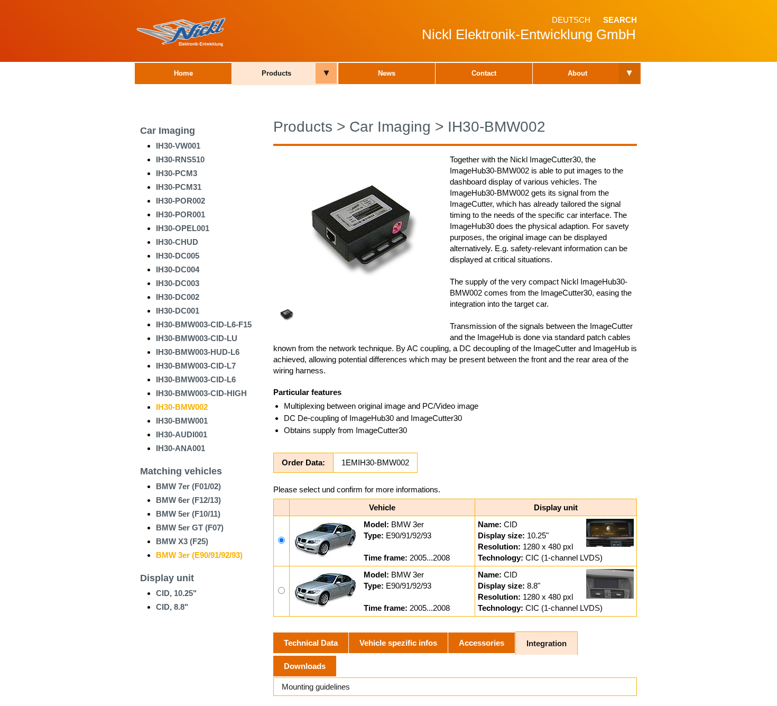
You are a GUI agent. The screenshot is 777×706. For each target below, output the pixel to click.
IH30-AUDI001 (181, 434)
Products (276, 73)
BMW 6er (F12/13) (188, 500)
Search (620, 19)
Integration (546, 643)
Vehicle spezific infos (398, 642)
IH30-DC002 (177, 296)
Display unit (167, 578)
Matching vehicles (181, 471)
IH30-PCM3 (176, 173)
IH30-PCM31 (178, 186)
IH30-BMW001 (182, 420)
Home (183, 73)
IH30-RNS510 (180, 159)
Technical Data (311, 642)
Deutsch (571, 19)
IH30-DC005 (177, 255)
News (386, 73)
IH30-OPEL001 (182, 228)
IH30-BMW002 (182, 406)
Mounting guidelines (316, 686)
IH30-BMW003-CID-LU (196, 338)
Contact (483, 73)
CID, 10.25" (176, 593)
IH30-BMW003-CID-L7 (196, 365)
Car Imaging (167, 130)
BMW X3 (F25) (182, 541)
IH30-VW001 (178, 145)
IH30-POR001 (180, 214)
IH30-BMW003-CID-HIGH (201, 393)
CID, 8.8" (172, 606)
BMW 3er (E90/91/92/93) (199, 555)
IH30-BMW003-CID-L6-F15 (204, 324)
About (577, 73)
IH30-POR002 (180, 200)
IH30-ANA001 (180, 448)
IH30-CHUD (177, 241)
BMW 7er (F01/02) (188, 486)
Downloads (305, 666)
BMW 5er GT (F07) (190, 527)
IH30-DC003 (177, 283)
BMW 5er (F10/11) (188, 513)
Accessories (481, 642)
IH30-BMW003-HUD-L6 (197, 351)
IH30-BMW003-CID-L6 (196, 379)
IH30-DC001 (177, 310)
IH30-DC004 (177, 269)
